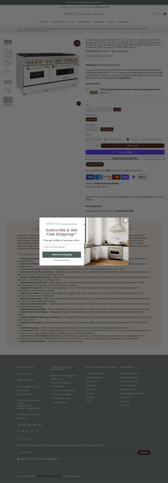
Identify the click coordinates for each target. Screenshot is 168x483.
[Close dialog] (126, 220)
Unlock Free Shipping (62, 254)
